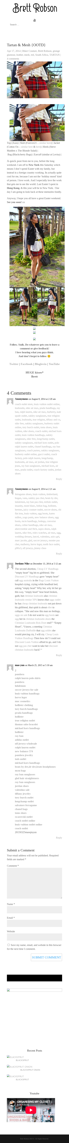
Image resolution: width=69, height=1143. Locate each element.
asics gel (55, 536)
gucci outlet (44, 454)
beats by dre (51, 498)
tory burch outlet (30, 427)
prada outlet (26, 469)
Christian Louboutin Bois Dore (30, 622)
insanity (19, 505)
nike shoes (28, 431)
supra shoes (44, 529)
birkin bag (41, 505)
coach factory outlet (44, 469)
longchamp (47, 458)
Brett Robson (45, 51)
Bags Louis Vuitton (49, 580)
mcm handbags (29, 521)
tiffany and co (53, 419)
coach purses (33, 450)
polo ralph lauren (31, 458)
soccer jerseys (40, 540)
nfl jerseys (28, 548)
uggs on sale (21, 615)
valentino (44, 536)
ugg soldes (46, 630)
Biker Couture (29, 51)
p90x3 (18, 548)
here (38, 146)
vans (24, 498)
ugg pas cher (25, 646)
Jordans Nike (22, 563)
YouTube (54, 364)
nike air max (32, 408)
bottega (42, 521)
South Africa (41, 54)
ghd (30, 540)
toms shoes (46, 427)
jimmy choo (40, 548)
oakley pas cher (36, 498)
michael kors (47, 465)
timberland (52, 494)
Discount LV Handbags (27, 576)
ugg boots (43, 513)
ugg (58, 532)
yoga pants (27, 517)
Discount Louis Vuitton (27, 642)
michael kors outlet (43, 442)
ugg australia (25, 580)
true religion (39, 419)
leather (19, 54)
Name (11, 904)
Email (11, 917)
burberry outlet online (26, 454)
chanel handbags (42, 446)
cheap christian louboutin (34, 603)
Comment (13, 865)
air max (29, 462)
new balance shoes (44, 517)
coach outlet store (24, 404)
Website (11, 931)
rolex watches (40, 532)
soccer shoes (50, 509)
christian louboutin (34, 595)
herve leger (36, 544)
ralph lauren (26, 412)
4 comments (13, 58)
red (32, 54)
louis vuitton (39, 494)
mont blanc (29, 505)
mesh (27, 54)
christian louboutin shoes (38, 619)
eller (49, 607)
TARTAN (54, 54)
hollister (52, 505)
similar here (45, 143)
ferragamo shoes (23, 494)
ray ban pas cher (34, 502)
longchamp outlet (45, 438)
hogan (18, 498)
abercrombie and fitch (26, 529)
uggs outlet (54, 599)
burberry (51, 412)
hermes (18, 509)
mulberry (24, 544)
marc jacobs (21, 540)
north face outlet (51, 544)
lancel (36, 536)
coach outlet (41, 431)
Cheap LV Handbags (47, 568)
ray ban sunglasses (30, 465)
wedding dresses (23, 536)
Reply (59, 479)
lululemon (20, 502)
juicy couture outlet (33, 509)
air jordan (39, 462)
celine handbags (30, 525)
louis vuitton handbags (33, 435)
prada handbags (48, 408)
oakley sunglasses (37, 415)
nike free (19, 423)
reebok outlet (50, 502)
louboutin (20, 408)
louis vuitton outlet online (47, 404)
